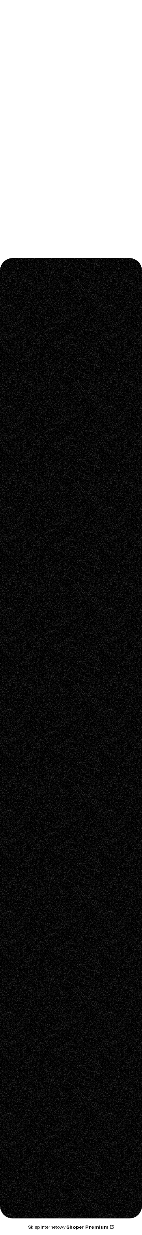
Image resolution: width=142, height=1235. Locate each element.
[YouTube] (34, 644)
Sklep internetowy (68, 1227)
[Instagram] (19, 644)
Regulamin (26, 700)
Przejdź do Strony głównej (71, 234)
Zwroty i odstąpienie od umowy (53, 797)
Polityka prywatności (39, 1039)
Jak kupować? (31, 1072)
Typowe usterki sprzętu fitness (51, 878)
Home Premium (49, 61)
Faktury (22, 985)
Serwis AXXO (30, 775)
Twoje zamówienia (37, 920)
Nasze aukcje (30, 1061)
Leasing (22, 996)
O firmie (23, 1115)
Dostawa (24, 1007)
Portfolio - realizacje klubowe (50, 1137)
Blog (18, 829)
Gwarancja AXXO (35, 764)
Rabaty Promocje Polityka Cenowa (57, 1050)
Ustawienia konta (34, 932)
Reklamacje (28, 786)
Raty (18, 733)
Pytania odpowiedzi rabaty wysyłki (56, 711)
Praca (20, 1148)
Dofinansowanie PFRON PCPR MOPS (60, 722)
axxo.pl (14, 61)
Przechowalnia (31, 943)
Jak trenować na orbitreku (46, 889)
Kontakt (22, 1104)
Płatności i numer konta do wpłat (55, 974)
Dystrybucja (28, 1126)
